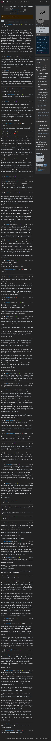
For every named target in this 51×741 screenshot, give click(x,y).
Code (40, 738)
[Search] (41, 2)
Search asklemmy (40, 65)
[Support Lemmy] (35, 2)
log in (9, 16)
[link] (14, 13)
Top (6, 21)
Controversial (11, 21)
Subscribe (42, 28)
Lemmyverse (41, 123)
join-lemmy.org (45, 738)
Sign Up (47, 1)
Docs (37, 738)
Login (43, 1)
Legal (28, 738)
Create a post (42, 31)
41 (12, 13)
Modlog (45, 164)
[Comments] (7, 8)
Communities (13, 1)
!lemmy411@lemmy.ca (43, 133)
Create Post (20, 1)
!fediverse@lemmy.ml (43, 115)
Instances (32, 738)
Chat (26, 21)
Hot (2, 21)
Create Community (28, 1)
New (17, 21)
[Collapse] (2, 25)
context (40, 91)
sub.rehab (40, 127)
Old (21, 21)
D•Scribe (6, 2)
